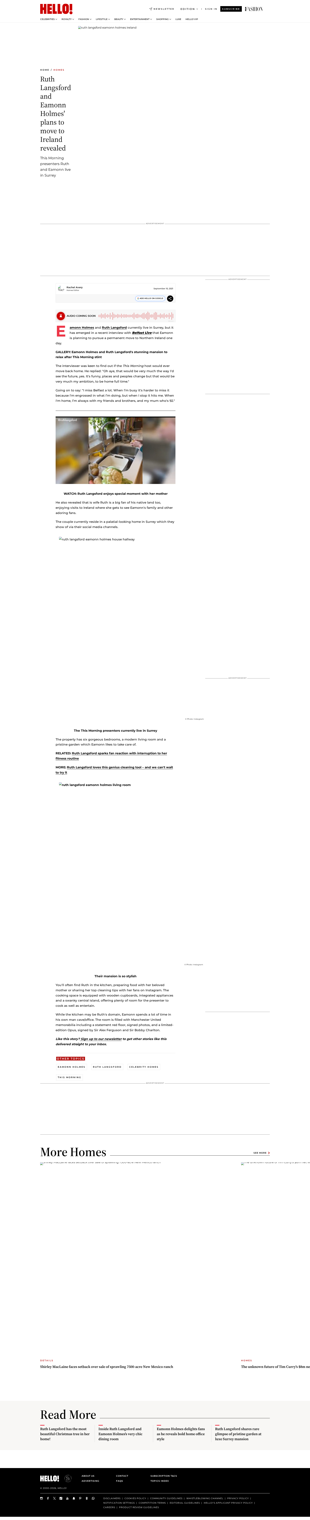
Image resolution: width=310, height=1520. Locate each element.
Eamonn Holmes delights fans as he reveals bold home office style (181, 1433)
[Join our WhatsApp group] (93, 1498)
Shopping (162, 19)
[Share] (170, 299)
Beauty (118, 19)
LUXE (178, 19)
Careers (109, 1507)
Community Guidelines (166, 1498)
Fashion (83, 19)
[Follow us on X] (54, 1498)
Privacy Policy (238, 1498)
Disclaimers (112, 1498)
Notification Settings (119, 1502)
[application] (115, 450)
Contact (122, 1476)
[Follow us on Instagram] (41, 1498)
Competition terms (152, 1502)
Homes (59, 69)
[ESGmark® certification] (66, 1478)
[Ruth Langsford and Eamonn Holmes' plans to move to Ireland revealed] (254, 9)
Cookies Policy (135, 1498)
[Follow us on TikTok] (61, 1498)
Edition (187, 9)
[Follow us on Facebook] (48, 1498)
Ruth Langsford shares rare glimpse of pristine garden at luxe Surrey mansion (238, 1433)
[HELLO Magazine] (56, 9)
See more (260, 1152)
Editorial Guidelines (185, 1502)
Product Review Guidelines (139, 1507)
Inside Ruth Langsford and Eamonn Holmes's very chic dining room (120, 1433)
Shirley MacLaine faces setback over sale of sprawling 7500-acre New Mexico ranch (106, 1366)
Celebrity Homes (144, 1067)
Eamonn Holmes (82, 327)
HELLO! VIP (191, 19)
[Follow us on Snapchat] (73, 1498)
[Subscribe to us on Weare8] (86, 1498)
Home (44, 69)
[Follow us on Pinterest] (80, 1498)
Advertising (90, 1481)
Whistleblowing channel (204, 1498)
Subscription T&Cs (163, 1476)
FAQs (119, 1481)
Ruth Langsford (114, 327)
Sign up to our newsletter (101, 1039)
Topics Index (160, 1481)
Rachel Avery (75, 287)
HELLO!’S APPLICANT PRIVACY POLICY (228, 1502)
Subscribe (231, 9)
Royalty (67, 19)
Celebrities (47, 19)
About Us (88, 1476)
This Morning (69, 1077)
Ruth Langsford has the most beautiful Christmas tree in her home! (65, 1433)
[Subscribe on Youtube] (67, 1498)
